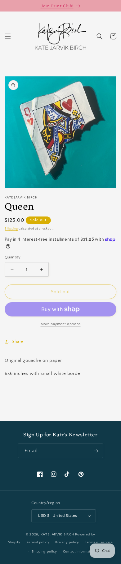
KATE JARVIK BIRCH (57, 534)
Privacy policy (67, 542)
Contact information (79, 551)
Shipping (11, 228)
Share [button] (18, 341)
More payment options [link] (61, 324)
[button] (8, 36)
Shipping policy (44, 551)
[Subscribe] (96, 450)
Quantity (12, 257)
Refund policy (38, 542)
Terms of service (99, 542)
